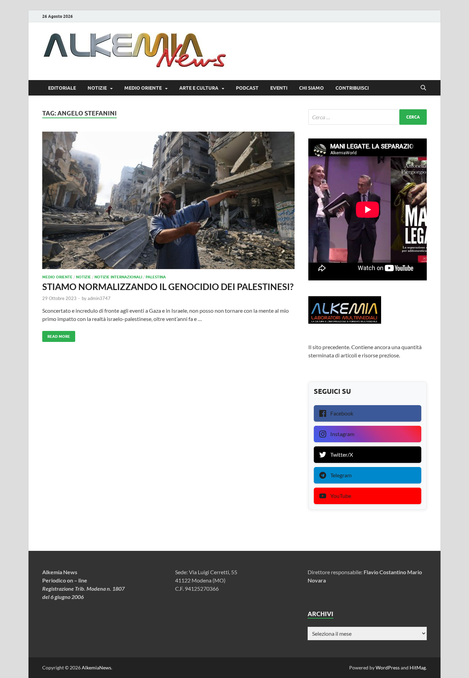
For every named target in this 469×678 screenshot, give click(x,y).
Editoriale (62, 88)
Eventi (278, 88)
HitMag (418, 667)
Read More (56, 335)
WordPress (388, 667)
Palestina (156, 277)
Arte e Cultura (198, 88)
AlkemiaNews (96, 667)
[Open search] (423, 88)
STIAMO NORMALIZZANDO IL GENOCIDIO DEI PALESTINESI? (168, 286)
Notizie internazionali (118, 277)
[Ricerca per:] (367, 117)
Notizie (97, 88)
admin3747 (99, 298)
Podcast (247, 88)
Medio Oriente (143, 88)
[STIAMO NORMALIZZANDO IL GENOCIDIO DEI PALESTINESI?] (168, 200)
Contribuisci (352, 88)
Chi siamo (311, 88)
